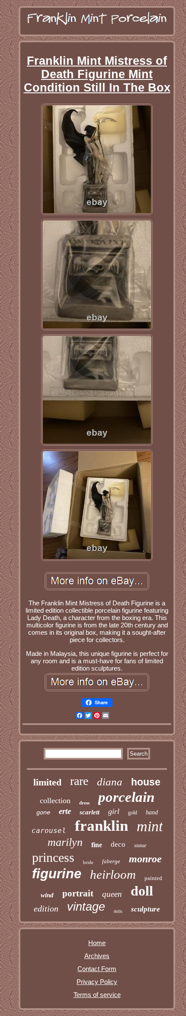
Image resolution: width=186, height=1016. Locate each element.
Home (97, 942)
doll (142, 891)
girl (113, 811)
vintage (86, 906)
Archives (96, 955)
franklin (101, 825)
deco (118, 844)
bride (88, 862)
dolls (118, 911)
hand (152, 812)
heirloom (113, 874)
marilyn (65, 842)
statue (140, 845)
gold (132, 813)
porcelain (126, 797)
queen (112, 894)
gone (43, 812)
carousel (49, 830)
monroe (145, 858)
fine (96, 844)
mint (150, 826)
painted (153, 878)
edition (46, 908)
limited (47, 782)
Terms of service (97, 994)
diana (109, 782)
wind (47, 895)
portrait (77, 893)
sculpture (145, 909)
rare (79, 781)
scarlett (89, 812)
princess (53, 857)
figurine (56, 873)
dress (84, 802)
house (145, 782)
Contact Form (96, 968)
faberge (111, 861)
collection (55, 800)
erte (65, 811)
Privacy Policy (97, 981)
